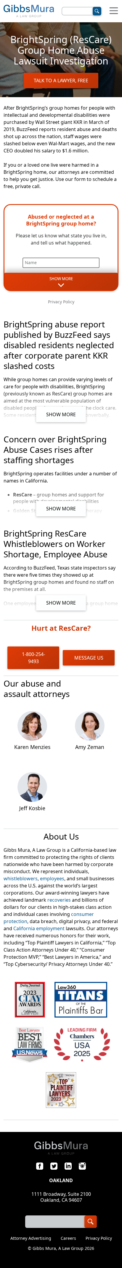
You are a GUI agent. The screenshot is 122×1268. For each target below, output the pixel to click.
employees (52, 878)
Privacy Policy (61, 302)
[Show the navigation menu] (113, 11)
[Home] (28, 11)
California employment (39, 928)
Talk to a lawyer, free (61, 80)
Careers (68, 1238)
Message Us (88, 657)
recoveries (59, 900)
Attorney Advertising (30, 1238)
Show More (61, 414)
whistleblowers (21, 878)
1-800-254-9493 (33, 658)
